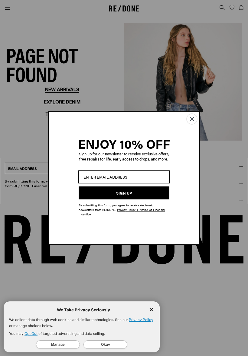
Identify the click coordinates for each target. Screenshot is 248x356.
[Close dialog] (192, 119)
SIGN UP (124, 193)
